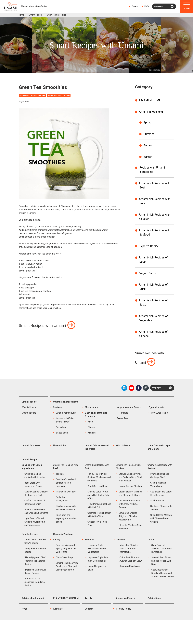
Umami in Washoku (151, 111)
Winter (148, 156)
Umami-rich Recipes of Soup (153, 259)
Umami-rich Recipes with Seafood (154, 232)
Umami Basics (29, 401)
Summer (149, 134)
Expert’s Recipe (149, 246)
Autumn (148, 145)
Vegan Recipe (148, 273)
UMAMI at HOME (150, 100)
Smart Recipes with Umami (42, 325)
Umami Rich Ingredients (65, 401)
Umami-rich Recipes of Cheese (153, 334)
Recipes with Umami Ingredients (152, 169)
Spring (147, 122)
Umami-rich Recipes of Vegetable (153, 318)
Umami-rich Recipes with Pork (154, 201)
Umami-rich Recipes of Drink (153, 287)
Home (21, 15)
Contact (135, 6)
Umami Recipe (35, 15)
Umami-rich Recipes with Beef (154, 185)
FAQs (146, 6)
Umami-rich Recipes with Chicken (154, 217)
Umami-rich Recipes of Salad (153, 302)
